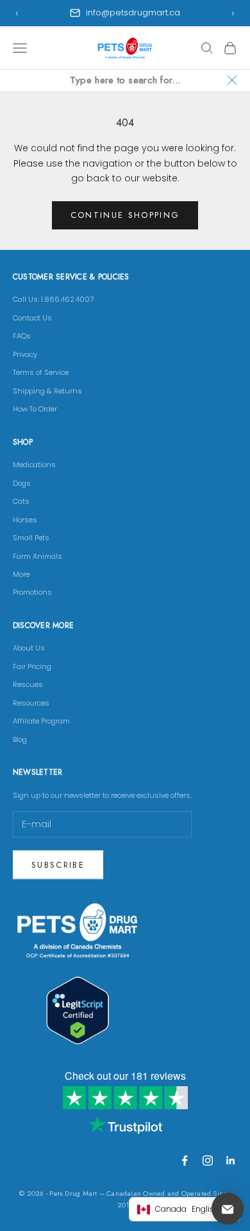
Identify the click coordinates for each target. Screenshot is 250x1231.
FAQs (22, 336)
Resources (31, 703)
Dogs (22, 483)
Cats (21, 501)
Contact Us (32, 318)
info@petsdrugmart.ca (133, 12)
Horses (25, 520)
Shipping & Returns (47, 391)
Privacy (25, 354)
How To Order (35, 409)
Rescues (28, 684)
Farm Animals (37, 556)
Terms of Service (41, 372)
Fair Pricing (32, 666)
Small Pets (31, 538)
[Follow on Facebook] (184, 1160)
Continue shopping (125, 215)
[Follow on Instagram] (207, 1160)
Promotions (32, 592)
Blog (20, 739)
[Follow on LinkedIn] (230, 1160)
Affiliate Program (41, 721)
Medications (34, 464)
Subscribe (58, 865)
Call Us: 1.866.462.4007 (53, 299)
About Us (29, 648)
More (21, 574)
